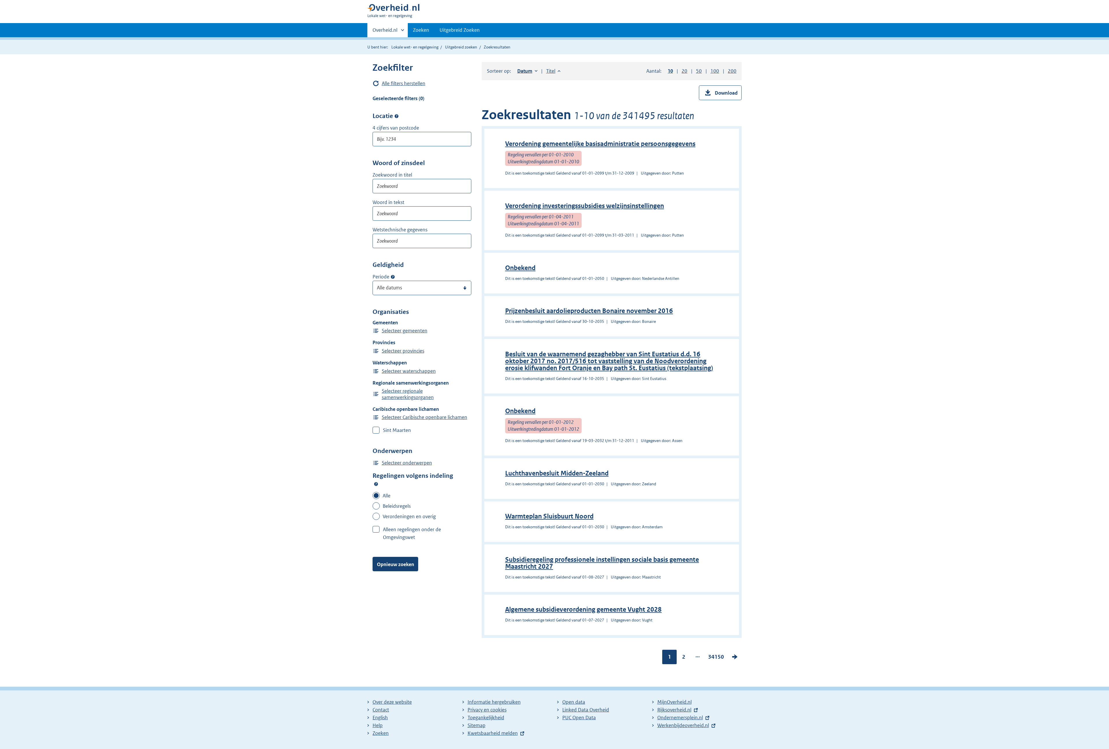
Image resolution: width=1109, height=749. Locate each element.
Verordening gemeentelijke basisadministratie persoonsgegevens (600, 144)
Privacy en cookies (487, 710)
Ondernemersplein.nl (680, 717)
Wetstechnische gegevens (400, 229)
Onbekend (520, 268)
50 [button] (699, 71)
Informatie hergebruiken (494, 702)
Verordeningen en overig (409, 516)
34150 (716, 658)
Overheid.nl (385, 32)
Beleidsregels (397, 506)
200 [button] (732, 71)
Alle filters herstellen (403, 83)
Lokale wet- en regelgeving (414, 47)
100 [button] (714, 71)
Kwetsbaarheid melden (493, 733)
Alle (386, 496)
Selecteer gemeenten (404, 330)
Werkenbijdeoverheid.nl (683, 725)
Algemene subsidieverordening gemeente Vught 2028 (583, 609)
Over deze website (392, 702)
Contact (381, 710)
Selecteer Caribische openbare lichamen (424, 417)
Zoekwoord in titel (392, 174)
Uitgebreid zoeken (461, 47)
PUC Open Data (579, 717)
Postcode (396, 116)
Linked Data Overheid (585, 710)
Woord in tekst (388, 202)
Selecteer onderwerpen (407, 463)
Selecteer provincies (403, 351)
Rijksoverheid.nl (674, 710)
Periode (381, 276)
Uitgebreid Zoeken (460, 30)
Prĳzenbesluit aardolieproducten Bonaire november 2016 (589, 311)
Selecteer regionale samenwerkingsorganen (408, 394)
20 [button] (684, 71)
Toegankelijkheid (486, 717)
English (380, 717)
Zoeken (421, 30)
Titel (553, 71)
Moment (392, 277)
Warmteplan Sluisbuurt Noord (549, 516)
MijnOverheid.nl (674, 702)
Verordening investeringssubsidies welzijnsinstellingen (584, 206)
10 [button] (670, 71)
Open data (573, 702)
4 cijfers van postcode (396, 127)
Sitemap (476, 725)
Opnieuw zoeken (395, 564)
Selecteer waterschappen (409, 371)
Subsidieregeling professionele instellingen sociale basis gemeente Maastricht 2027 (602, 563)
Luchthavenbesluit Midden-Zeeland (557, 473)
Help (378, 725)
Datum (527, 71)
